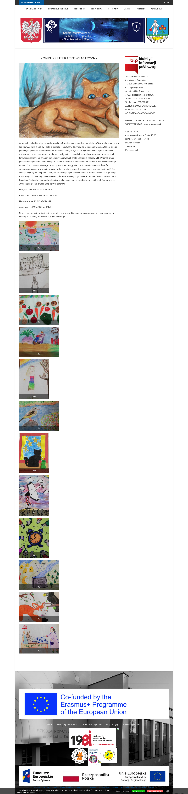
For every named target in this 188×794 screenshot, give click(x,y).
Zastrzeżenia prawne (92, 724)
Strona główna (34, 9)
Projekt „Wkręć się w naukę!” (54, 3)
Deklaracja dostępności (68, 724)
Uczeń (127, 9)
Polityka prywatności (132, 724)
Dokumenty (96, 9)
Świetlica (140, 9)
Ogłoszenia (79, 9)
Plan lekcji (156, 9)
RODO (50, 724)
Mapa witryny (112, 724)
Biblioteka (113, 9)
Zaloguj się (130, 146)
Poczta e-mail (131, 150)
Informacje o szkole (58, 9)
